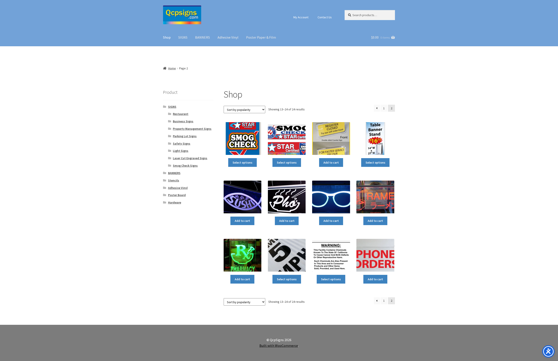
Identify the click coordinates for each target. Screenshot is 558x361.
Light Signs (180, 151)
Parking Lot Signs (185, 136)
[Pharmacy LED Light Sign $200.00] (242, 255)
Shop (167, 37)
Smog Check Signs (185, 166)
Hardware (174, 202)
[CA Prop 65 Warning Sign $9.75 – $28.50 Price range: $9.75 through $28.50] (331, 255)
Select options (242, 162)
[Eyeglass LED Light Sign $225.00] (331, 197)
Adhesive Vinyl (228, 37)
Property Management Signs (192, 129)
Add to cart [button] (331, 162)
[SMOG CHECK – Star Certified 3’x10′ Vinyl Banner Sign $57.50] (287, 138)
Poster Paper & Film (261, 37)
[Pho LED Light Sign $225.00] (287, 197)
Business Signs (183, 121)
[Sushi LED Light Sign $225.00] (242, 197)
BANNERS (202, 37)
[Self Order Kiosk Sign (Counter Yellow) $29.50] (331, 138)
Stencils (173, 180)
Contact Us (325, 17)
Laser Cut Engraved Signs (190, 158)
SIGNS (182, 37)
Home (172, 68)
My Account (300, 17)
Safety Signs (181, 143)
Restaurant (180, 114)
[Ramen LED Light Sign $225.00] (375, 197)
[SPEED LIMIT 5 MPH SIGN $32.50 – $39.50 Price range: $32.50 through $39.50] (287, 255)
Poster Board (177, 195)
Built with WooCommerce (278, 345)
